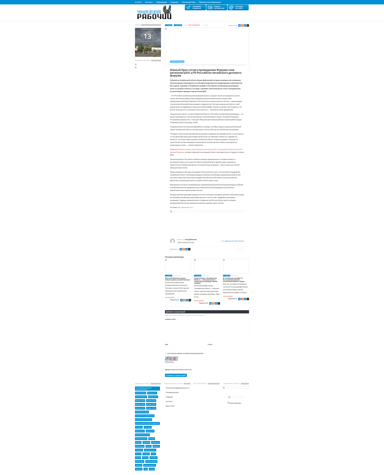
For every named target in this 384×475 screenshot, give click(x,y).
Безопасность (152, 393)
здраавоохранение (149, 465)
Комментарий (170, 319)
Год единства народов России (145, 416)
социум (152, 469)
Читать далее (170, 297)
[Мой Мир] (245, 25)
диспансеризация (151, 461)
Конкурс (138, 442)
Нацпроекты (155, 442)
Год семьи (139, 427)
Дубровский (229, 241)
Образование (140, 446)
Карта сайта (170, 406)
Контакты (149, 2)
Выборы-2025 (140, 408)
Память (148, 446)
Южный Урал (239, 241)
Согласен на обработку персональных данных (185, 353)
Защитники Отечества (142, 435)
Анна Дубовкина (194, 25)
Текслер (145, 457)
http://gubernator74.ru (185, 207)
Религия (138, 454)
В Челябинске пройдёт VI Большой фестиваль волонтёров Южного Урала (233, 279)
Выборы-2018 (153, 397)
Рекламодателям (188, 2)
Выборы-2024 (151, 404)
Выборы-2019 (140, 400)
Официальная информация (210, 2)
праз (145, 469)
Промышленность (150, 450)
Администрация (140, 393)
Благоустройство (141, 397)
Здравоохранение (141, 438)
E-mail (210, 344)
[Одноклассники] (242, 25)
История (151, 438)
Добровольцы (140, 431)
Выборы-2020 (151, 400)
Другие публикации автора (186, 242)
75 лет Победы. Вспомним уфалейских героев (144, 388)
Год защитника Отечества (143, 419)
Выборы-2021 (140, 404)
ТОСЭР (138, 457)
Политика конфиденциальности (177, 388)
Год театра (147, 427)
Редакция (174, 2)
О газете (138, 2)
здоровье (138, 465)
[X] (248, 25)
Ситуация (146, 454)
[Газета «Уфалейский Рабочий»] (155, 19)
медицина (139, 469)
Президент (139, 450)
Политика (178, 25)
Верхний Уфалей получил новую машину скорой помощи (177, 279)
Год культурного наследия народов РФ (147, 423)
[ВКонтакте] (239, 25)
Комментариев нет (178, 61)
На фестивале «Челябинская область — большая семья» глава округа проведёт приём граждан (205, 280)
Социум (169, 25)
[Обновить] (169, 362)
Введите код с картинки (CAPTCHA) (178, 369)
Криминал (146, 442)
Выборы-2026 (151, 408)
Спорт (153, 454)
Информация (161, 2)
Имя (167, 344)
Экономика (153, 457)
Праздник (156, 446)
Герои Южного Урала (142, 412)
